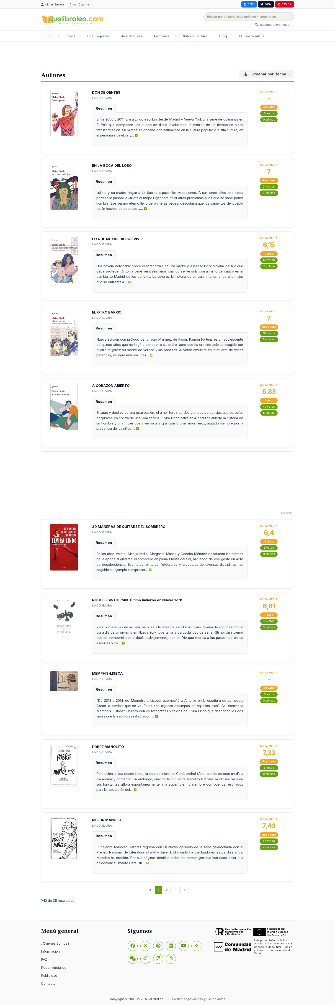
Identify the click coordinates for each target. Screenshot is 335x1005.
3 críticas (269, 554)
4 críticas (269, 193)
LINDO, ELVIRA (102, 98)
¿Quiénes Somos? (55, 943)
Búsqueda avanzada (274, 24)
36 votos (269, 333)
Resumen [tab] (104, 108)
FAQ (44, 959)
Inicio (48, 36)
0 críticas (269, 119)
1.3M (251, 4)
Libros (69, 36)
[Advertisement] (167, 56)
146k (268, 4)
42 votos (269, 406)
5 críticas (269, 339)
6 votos (269, 767)
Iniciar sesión (55, 4)
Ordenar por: (268, 74)
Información (50, 951)
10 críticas (269, 266)
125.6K (286, 4)
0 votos (269, 113)
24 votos (269, 186)
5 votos (269, 547)
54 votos (269, 841)
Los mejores (98, 36)
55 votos (269, 260)
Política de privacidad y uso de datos (198, 999)
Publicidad (49, 975)
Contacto (48, 983)
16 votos (269, 621)
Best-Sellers (131, 36)
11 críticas (269, 412)
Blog (223, 36)
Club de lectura (194, 36)
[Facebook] (133, 946)
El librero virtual (252, 36)
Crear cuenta (79, 4)
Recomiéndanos (54, 967)
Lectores (162, 36)
